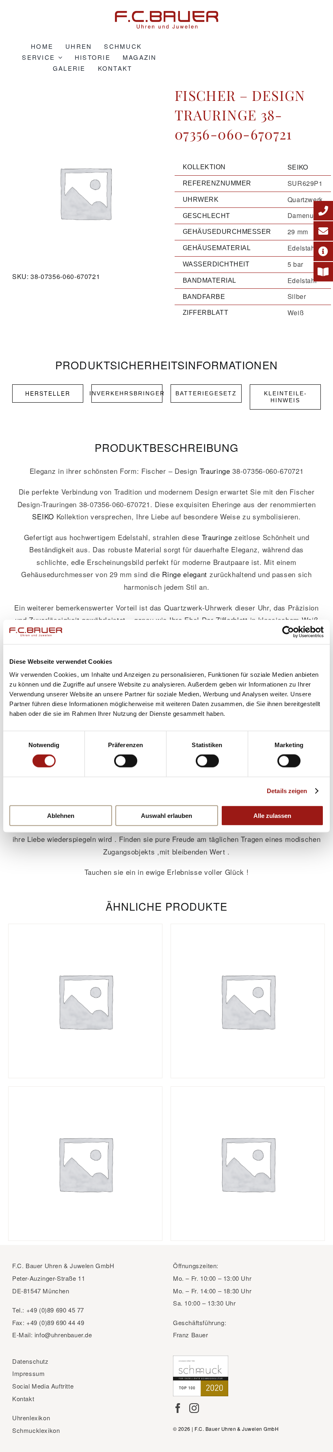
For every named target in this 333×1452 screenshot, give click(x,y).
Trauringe (215, 471)
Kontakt (23, 1398)
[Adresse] (323, 251)
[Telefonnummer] (323, 210)
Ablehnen (60, 815)
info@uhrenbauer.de (63, 1334)
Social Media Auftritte (43, 1386)
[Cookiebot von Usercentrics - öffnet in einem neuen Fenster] (288, 632)
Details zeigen (287, 790)
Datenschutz (30, 1361)
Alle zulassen (272, 815)
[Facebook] (178, 1408)
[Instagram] (194, 1408)
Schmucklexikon (36, 1430)
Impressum (28, 1373)
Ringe (171, 574)
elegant (195, 574)
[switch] (125, 760)
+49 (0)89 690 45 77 (55, 1310)
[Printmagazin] (323, 271)
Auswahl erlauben (166, 815)
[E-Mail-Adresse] (323, 231)
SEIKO (298, 167)
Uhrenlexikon (31, 1417)
